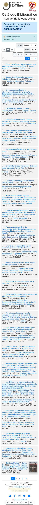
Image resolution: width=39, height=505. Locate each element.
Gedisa (23, 321)
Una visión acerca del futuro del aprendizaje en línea (16, 247)
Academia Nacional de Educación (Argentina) (19, 253)
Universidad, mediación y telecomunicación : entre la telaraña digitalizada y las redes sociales (16, 92)
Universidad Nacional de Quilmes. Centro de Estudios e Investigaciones (19, 101)
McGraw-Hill (21, 469)
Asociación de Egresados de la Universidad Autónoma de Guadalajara (18, 454)
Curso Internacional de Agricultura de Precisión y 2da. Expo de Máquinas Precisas (19, 370)
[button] (21, 54)
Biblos (22, 68)
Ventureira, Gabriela (28, 317)
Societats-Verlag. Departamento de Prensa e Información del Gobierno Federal (19, 138)
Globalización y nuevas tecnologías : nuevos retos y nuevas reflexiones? (18, 329)
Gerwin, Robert (8, 183)
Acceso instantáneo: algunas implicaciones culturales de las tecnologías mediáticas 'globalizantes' (19, 197)
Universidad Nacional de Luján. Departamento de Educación (18, 236)
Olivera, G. (6, 201)
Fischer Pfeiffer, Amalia (11, 317)
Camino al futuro (12, 463)
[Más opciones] (18, 54)
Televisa (5, 172)
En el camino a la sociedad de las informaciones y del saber (17, 131)
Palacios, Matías (27, 394)
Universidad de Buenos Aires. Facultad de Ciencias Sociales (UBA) (19, 401)
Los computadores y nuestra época (20, 181)
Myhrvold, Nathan (19, 465)
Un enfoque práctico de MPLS (17, 109)
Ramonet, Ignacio (8, 214)
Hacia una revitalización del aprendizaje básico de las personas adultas (19, 295)
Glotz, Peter (27, 132)
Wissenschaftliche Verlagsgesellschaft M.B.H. (17, 188)
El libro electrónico (13, 281)
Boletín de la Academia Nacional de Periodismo (17, 78)
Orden (19, 45)
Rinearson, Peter (8, 467)
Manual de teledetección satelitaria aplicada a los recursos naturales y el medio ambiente (19, 121)
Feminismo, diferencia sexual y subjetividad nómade (16, 314)
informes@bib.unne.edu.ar (22, 487)
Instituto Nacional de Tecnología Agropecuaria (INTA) (19, 374)
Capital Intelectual (20, 218)
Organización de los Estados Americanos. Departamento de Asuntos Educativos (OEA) (18, 270)
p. (27, 58)
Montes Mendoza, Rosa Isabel (13, 332)
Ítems (27, 50)
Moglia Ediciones (29, 111)
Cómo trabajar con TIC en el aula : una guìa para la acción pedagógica (19, 65)
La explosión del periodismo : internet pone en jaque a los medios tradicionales (19, 211)
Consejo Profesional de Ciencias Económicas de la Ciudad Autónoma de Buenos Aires (18, 354)
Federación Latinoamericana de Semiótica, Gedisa (18, 202)
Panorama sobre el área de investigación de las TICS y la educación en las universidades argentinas (19, 229)
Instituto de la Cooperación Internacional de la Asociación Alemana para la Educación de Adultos (19, 302)
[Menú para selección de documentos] (6, 58)
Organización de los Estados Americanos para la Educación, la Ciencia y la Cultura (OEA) (18, 338)
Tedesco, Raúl (7, 111)
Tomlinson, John (29, 199)
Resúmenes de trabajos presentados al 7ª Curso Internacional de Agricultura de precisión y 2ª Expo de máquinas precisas (19, 365)
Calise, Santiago (14, 394)
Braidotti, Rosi (26, 315)
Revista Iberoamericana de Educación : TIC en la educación (19, 264)
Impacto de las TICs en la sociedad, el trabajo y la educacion (18, 347)
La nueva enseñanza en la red (17, 149)
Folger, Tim (19, 168)
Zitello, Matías (7, 396)
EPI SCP (24, 285)
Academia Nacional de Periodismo (20, 81)
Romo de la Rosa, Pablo (21, 450)
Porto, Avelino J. (24, 248)
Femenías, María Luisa (10, 319)
